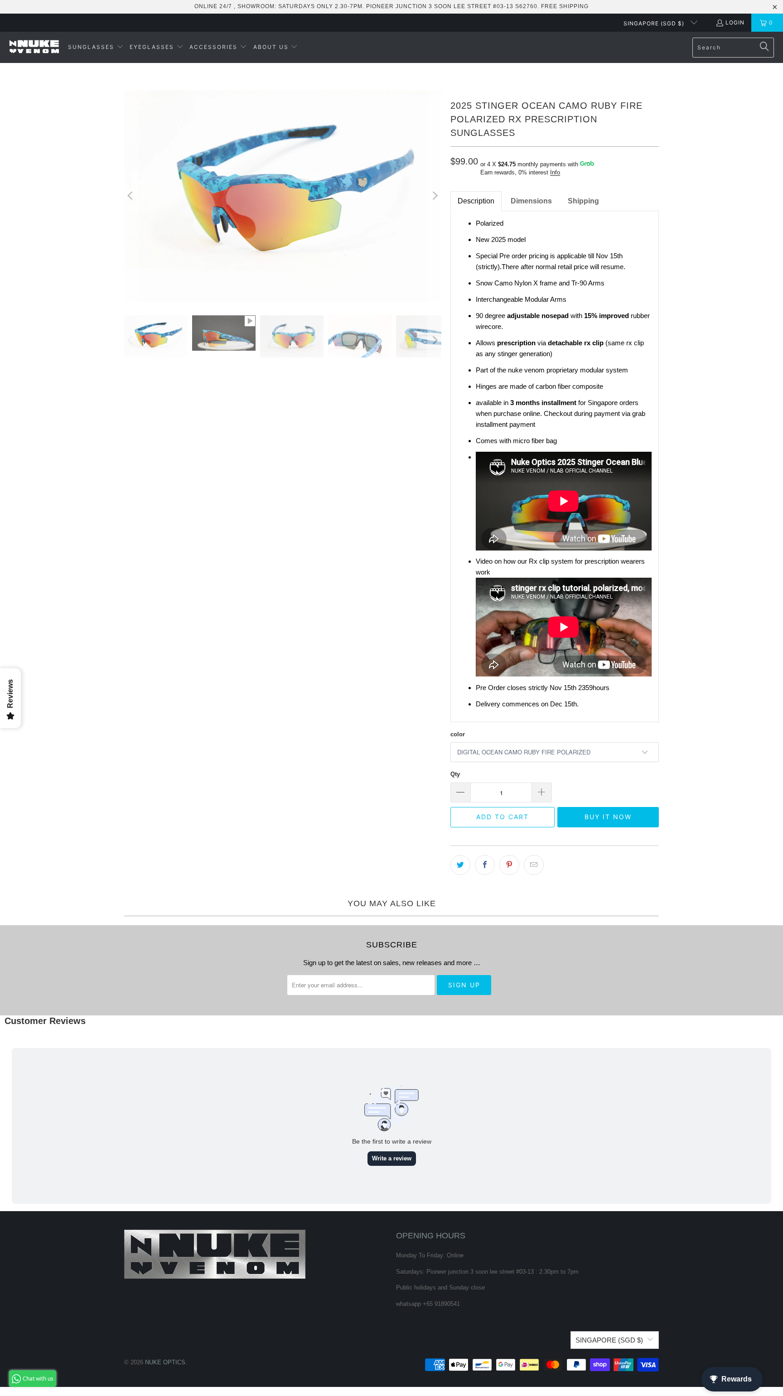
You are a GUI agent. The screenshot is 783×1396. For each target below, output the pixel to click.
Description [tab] (476, 201)
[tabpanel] (554, 466)
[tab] (531, 201)
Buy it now (608, 817)
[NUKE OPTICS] (34, 47)
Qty (455, 774)
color (457, 734)
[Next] (434, 196)
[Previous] (131, 196)
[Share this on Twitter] (460, 865)
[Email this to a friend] (534, 865)
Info (555, 172)
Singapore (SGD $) (655, 23)
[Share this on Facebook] (485, 865)
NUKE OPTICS (165, 1362)
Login (734, 22)
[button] (96, 47)
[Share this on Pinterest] (509, 865)
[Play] (282, 196)
